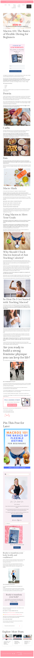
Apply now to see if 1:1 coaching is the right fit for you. (13, 614)
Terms (21, 653)
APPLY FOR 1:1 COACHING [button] (28, 6)
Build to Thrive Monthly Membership (14, 6)
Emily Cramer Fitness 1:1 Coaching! (21, 360)
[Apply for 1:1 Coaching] (17, 402)
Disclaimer (20, 654)
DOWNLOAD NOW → (17, 547)
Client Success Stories (19, 6)
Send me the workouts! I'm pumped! (15, 71)
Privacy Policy (19, 652)
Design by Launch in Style (28, 653)
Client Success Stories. (24, 408)
